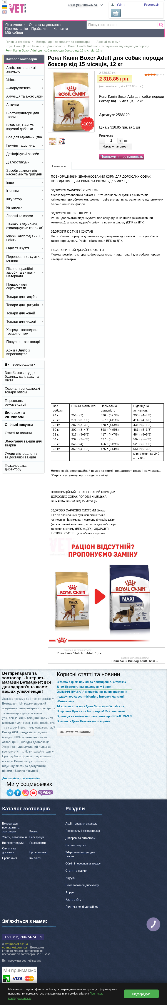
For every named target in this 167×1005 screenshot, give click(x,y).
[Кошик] (116, 13)
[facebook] (17, 792)
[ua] (4, 7)
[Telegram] (10, 792)
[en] (4, 12)
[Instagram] (25, 792)
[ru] (4, 2)
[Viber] (45, 792)
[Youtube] (33, 792)
